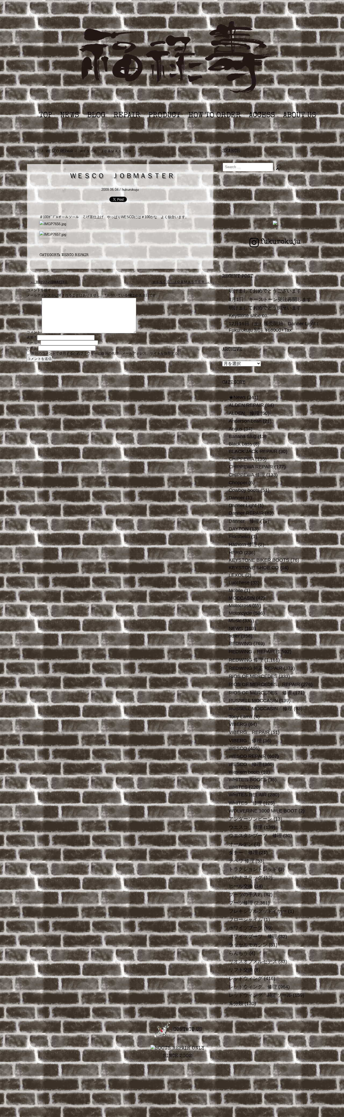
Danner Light (242, 505)
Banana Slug (242, 436)
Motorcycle (240, 613)
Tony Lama (240, 716)
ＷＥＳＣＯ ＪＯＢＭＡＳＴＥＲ (181, 282)
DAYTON (239, 529)
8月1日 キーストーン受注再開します (270, 299)
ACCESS (262, 115)
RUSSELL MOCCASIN (253, 700)
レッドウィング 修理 (253, 986)
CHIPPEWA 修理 (247, 475)
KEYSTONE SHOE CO (254, 567)
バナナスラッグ (246, 877)
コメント (34, 332)
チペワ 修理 (241, 861)
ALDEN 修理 (244, 413)
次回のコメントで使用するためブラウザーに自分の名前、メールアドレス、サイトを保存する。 (106, 353)
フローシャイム (246, 919)
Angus (235, 429)
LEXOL (236, 575)
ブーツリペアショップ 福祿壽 (177, 59)
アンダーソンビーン (250, 819)
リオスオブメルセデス (253, 961)
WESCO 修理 (245, 764)
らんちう (238, 953)
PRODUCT (164, 115)
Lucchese (239, 582)
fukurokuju (280, 242)
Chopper (238, 482)
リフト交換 (241, 970)
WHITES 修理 (245, 803)
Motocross (240, 605)
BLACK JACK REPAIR (253, 451)
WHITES (238, 787)
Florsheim (239, 536)
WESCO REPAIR (59, 151)
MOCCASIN (242, 598)
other (234, 636)
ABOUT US (299, 115)
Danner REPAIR (246, 513)
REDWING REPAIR (252, 651)
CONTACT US (187, 1030)
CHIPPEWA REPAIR (251, 466)
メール (33, 343)
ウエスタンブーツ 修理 (255, 835)
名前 (31, 337)
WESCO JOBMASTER (48, 282)
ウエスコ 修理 (246, 827)
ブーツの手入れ (246, 894)
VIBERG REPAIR (249, 732)
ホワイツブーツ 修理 (253, 936)
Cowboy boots (244, 490)
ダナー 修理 (243, 852)
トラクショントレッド (253, 869)
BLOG (96, 115)
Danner (237, 497)
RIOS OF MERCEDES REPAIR (264, 684)
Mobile (236, 590)
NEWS (69, 115)
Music (235, 620)
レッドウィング (246, 978)
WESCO (238, 748)
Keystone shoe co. (248, 315)
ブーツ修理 (241, 903)
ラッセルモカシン (248, 945)
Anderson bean (245, 421)
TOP (45, 115)
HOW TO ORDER (214, 115)
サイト (32, 348)
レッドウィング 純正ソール (260, 995)
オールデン (241, 844)
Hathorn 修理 (243, 544)
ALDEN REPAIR (246, 405)
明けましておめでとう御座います (265, 307)
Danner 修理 (244, 521)
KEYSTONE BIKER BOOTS (259, 560)
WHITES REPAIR (248, 794)
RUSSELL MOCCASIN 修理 (260, 708)
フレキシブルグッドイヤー (258, 911)
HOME (33, 151)
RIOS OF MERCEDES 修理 (260, 692)
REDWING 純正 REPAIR (255, 668)
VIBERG (238, 724)
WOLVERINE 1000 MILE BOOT (263, 811)
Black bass (240, 444)
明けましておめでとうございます (265, 291)
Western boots (244, 772)
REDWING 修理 (246, 660)
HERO (236, 552)
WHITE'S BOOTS (248, 779)
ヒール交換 (241, 886)
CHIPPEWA (241, 459)
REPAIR (126, 115)
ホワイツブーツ (246, 928)
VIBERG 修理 (245, 740)
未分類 (236, 1003)
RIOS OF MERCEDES (253, 676)
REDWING (240, 643)
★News (237, 397)
